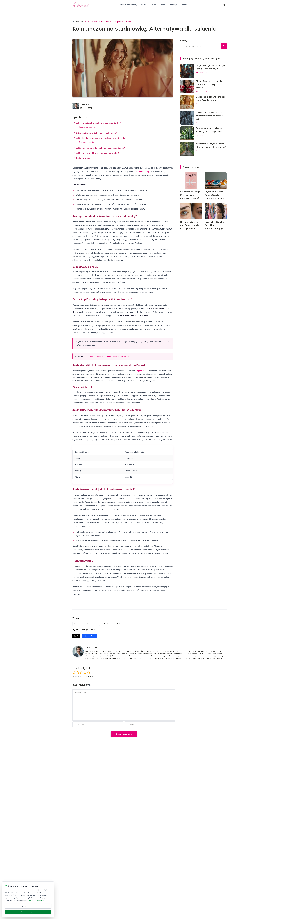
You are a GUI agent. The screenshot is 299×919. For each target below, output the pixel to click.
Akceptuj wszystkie (28, 912)
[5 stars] (88, 672)
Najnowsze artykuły (128, 5)
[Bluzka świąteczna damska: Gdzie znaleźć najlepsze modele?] (187, 86)
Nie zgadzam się (28, 906)
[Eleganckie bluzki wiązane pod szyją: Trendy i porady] (187, 102)
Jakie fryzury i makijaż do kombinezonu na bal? (97, 153)
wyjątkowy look (142, 371)
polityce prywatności (36, 900)
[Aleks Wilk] (75, 106)
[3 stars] (81, 672)
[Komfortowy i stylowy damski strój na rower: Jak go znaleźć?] (187, 149)
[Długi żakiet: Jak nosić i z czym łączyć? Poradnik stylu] (187, 71)
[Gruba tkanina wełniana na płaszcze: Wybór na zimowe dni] (187, 118)
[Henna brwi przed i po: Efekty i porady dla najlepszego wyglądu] (191, 211)
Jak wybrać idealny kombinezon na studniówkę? (98, 123)
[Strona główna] (73, 21)
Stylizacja (173, 5)
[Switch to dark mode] (224, 5)
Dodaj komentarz (124, 734)
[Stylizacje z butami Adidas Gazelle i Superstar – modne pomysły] (216, 180)
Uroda (162, 5)
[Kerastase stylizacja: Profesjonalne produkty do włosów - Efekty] (191, 180)
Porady (184, 5)
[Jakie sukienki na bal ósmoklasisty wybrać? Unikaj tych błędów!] (216, 211)
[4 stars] (85, 672)
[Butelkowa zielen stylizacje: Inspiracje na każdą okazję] (187, 133)
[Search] (220, 5)
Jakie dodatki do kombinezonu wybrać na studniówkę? (101, 138)
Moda (143, 5)
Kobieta (153, 5)
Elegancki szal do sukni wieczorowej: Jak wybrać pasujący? (111, 356)
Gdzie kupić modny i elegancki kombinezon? (96, 133)
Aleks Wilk (85, 104)
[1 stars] (74, 672)
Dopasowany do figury (88, 127)
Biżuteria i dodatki (86, 142)
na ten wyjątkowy (141, 171)
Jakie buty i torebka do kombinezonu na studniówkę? (100, 148)
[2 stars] (77, 672)
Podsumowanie (83, 158)
